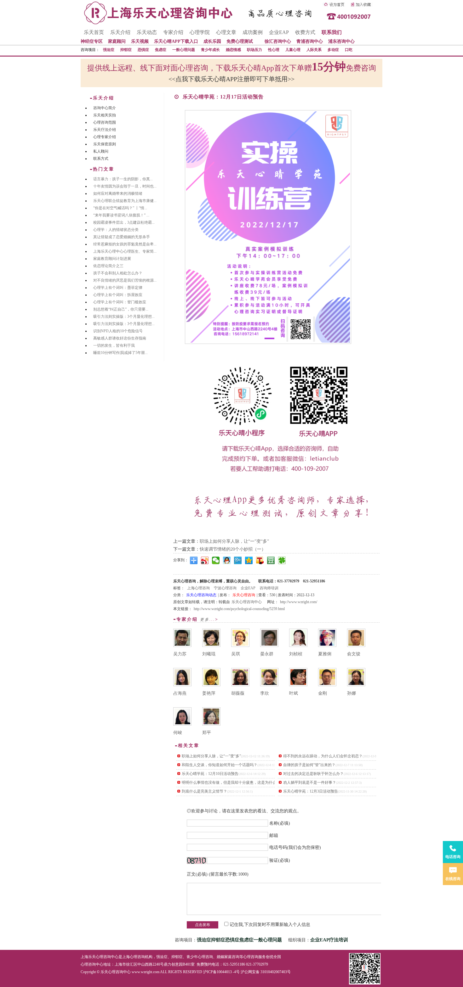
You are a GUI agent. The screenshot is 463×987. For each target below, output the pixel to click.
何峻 (177, 732)
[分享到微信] (216, 560)
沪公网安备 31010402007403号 (266, 972)
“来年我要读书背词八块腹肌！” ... (121, 215)
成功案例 (253, 32)
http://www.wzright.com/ (298, 602)
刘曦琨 (208, 654)
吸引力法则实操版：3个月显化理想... (124, 316)
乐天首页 (94, 32)
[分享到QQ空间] (249, 560)
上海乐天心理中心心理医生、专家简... (125, 251)
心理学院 (200, 32)
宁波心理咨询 (225, 588)
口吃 (348, 50)
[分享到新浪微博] (205, 560)
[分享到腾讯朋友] (282, 560)
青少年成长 (210, 50)
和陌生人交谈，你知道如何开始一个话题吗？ (219, 765)
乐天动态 (147, 32)
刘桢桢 (295, 654)
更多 (204, 619)
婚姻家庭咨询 (228, 957)
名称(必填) (279, 823)
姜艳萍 (208, 693)
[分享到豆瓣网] (271, 560)
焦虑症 (160, 50)
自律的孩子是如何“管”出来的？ (309, 765)
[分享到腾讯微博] (238, 560)
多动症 (333, 50)
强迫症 (108, 50)
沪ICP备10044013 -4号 (221, 972)
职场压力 (254, 50)
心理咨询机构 (141, 957)
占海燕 (179, 693)
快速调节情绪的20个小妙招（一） (233, 549)
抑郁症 (126, 50)
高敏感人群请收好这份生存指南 (119, 338)
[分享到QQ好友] (227, 560)
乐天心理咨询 (243, 595)
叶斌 (293, 693)
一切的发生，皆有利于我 (114, 345)
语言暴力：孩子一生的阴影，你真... (123, 179)
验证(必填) (279, 860)
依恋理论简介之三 (108, 266)
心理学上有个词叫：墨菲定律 (117, 287)
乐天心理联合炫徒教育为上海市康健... (125, 201)
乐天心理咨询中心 (247, 602)
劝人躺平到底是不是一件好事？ (309, 782)
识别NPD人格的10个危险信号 (118, 331)
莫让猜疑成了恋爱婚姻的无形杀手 (121, 237)
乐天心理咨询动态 (201, 595)
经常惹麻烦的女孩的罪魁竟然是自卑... (125, 244)
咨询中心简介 (104, 108)
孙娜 (351, 693)
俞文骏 (353, 654)
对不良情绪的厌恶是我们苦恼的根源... (125, 280)
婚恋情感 (233, 50)
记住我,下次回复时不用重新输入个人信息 (270, 924)
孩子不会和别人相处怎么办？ (117, 273)
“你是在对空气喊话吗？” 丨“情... (120, 208)
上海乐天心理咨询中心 (99, 957)
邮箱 (273, 835)
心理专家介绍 (104, 137)
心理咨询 (250, 957)
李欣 (264, 693)
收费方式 (305, 32)
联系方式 (100, 158)
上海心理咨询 (198, 588)
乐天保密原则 (104, 144)
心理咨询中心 (92, 964)
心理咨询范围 (104, 122)
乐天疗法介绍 (104, 129)
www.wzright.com (145, 972)
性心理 (273, 50)
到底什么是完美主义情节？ (204, 791)
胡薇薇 (237, 693)
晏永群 (266, 654)
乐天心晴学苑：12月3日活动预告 (310, 791)
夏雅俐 (324, 654)
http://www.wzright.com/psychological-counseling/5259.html (239, 609)
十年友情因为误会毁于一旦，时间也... (125, 186)
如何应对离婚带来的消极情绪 (117, 193)
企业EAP (279, 32)
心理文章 (226, 32)
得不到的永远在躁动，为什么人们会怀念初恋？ (323, 756)
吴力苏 (179, 654)
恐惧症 (143, 50)
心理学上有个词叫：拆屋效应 (117, 295)
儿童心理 (292, 50)
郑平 (206, 732)
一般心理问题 (183, 50)
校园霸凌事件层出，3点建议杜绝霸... (124, 222)
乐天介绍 (120, 32)
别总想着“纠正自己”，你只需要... (120, 309)
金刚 (322, 693)
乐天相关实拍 (104, 115)
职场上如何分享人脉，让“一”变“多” (234, 541)
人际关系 (314, 50)
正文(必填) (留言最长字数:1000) (218, 874)
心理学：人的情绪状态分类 (116, 229)
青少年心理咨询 (199, 957)
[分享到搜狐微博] (260, 560)
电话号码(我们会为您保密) (295, 847)
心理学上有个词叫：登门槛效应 (119, 302)
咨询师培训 (269, 588)
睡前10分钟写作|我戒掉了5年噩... (120, 352)
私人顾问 (100, 151)
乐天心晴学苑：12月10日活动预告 (210, 773)
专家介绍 (173, 32)
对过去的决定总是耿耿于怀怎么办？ (313, 773)
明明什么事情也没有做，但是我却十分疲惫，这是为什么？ (231, 782)
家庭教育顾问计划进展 (112, 258)
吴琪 (235, 654)
